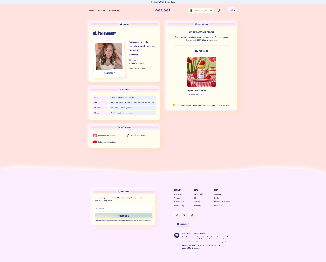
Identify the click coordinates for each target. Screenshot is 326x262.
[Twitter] (185, 215)
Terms (101, 222)
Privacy (105, 222)
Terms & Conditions (199, 234)
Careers (177, 198)
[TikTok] (192, 215)
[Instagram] (178, 215)
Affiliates (197, 202)
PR (195, 198)
